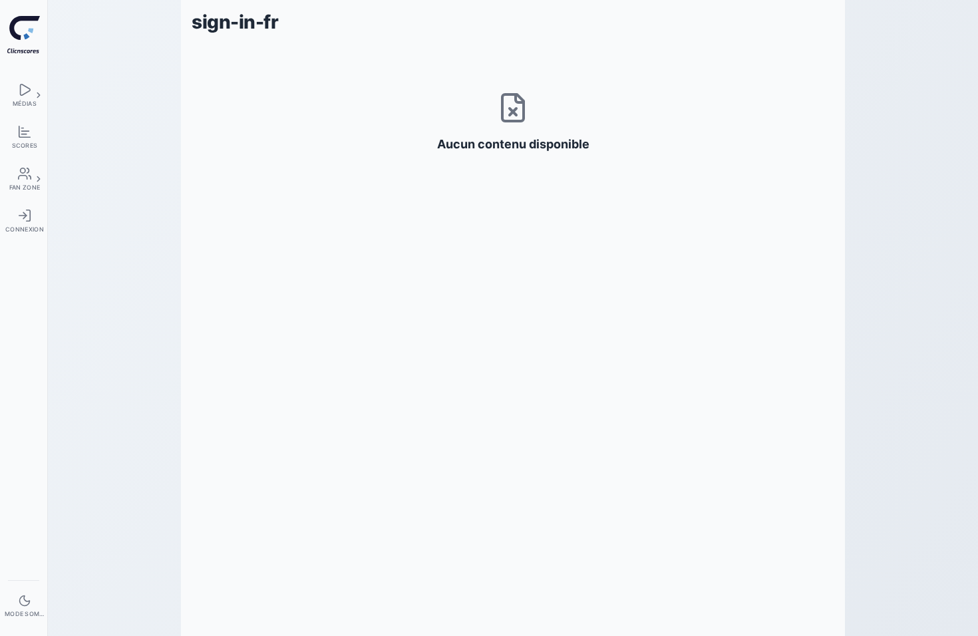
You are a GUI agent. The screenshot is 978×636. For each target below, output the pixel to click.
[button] (38, 95)
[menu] (23, 95)
